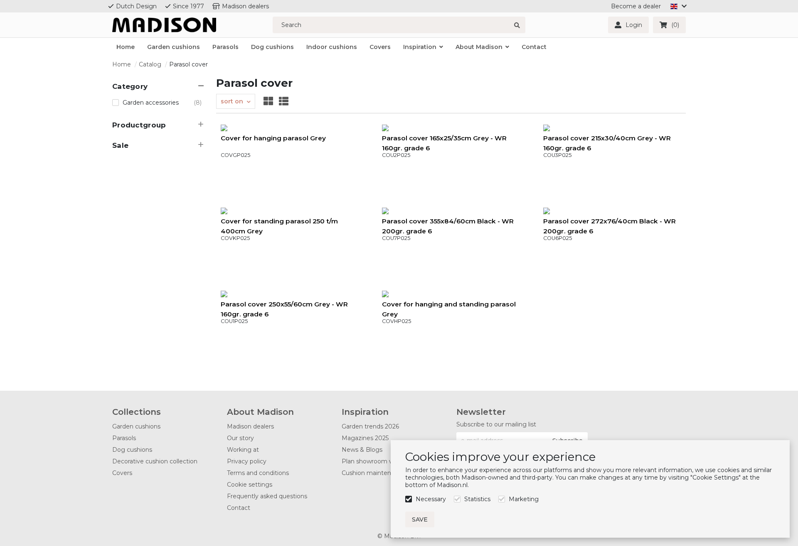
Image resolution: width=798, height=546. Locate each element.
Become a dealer (636, 6)
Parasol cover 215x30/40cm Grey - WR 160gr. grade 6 (607, 143)
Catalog (150, 64)
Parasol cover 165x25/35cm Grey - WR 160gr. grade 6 (444, 143)
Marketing (524, 499)
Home (121, 64)
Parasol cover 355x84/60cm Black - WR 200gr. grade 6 (448, 226)
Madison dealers (245, 6)
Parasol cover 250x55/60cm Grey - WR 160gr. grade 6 (284, 309)
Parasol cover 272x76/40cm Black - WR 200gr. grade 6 (609, 226)
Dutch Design (136, 6)
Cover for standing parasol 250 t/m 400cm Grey (279, 226)
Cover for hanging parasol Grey (273, 138)
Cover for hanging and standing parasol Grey (449, 309)
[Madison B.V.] (164, 25)
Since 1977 (188, 6)
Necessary (431, 499)
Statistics (477, 499)
